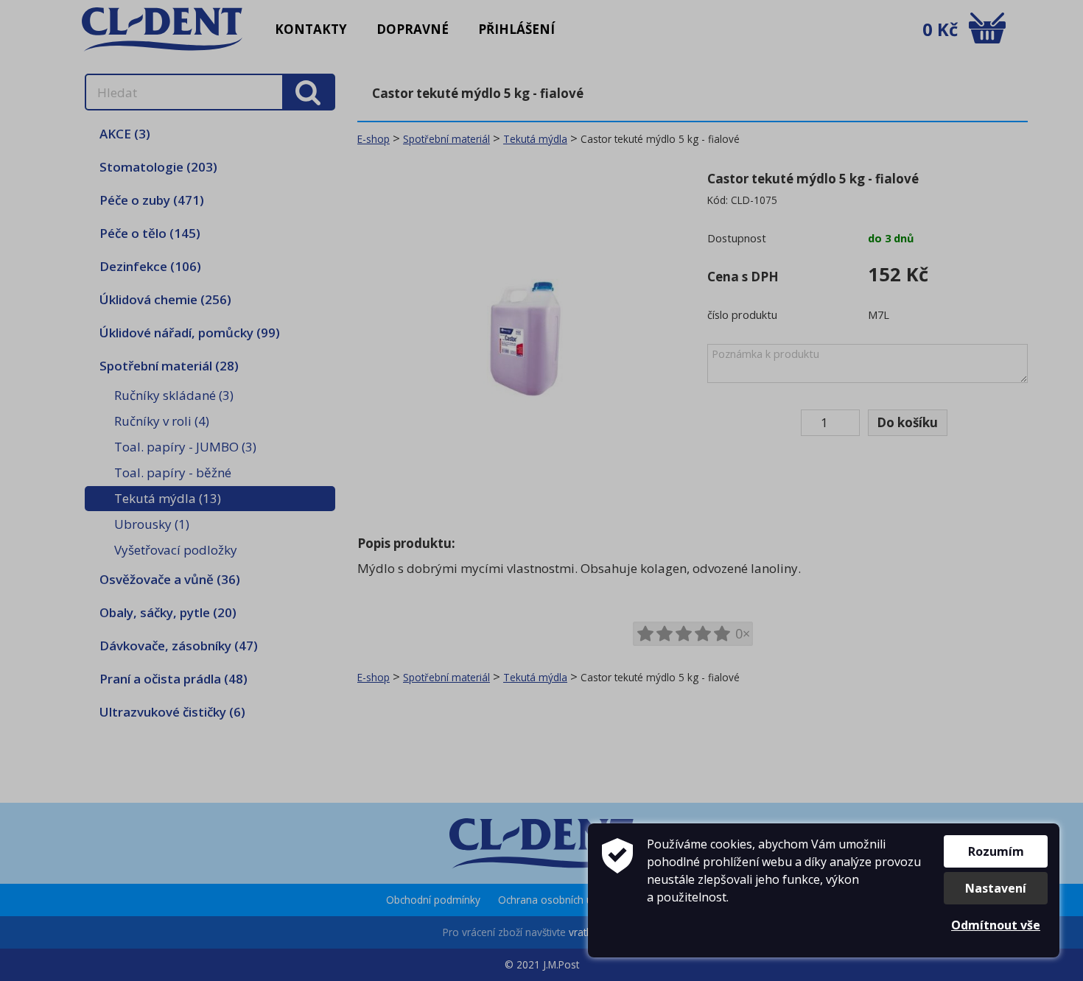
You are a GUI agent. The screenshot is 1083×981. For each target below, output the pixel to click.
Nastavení (995, 888)
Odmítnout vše (995, 925)
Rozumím (996, 851)
